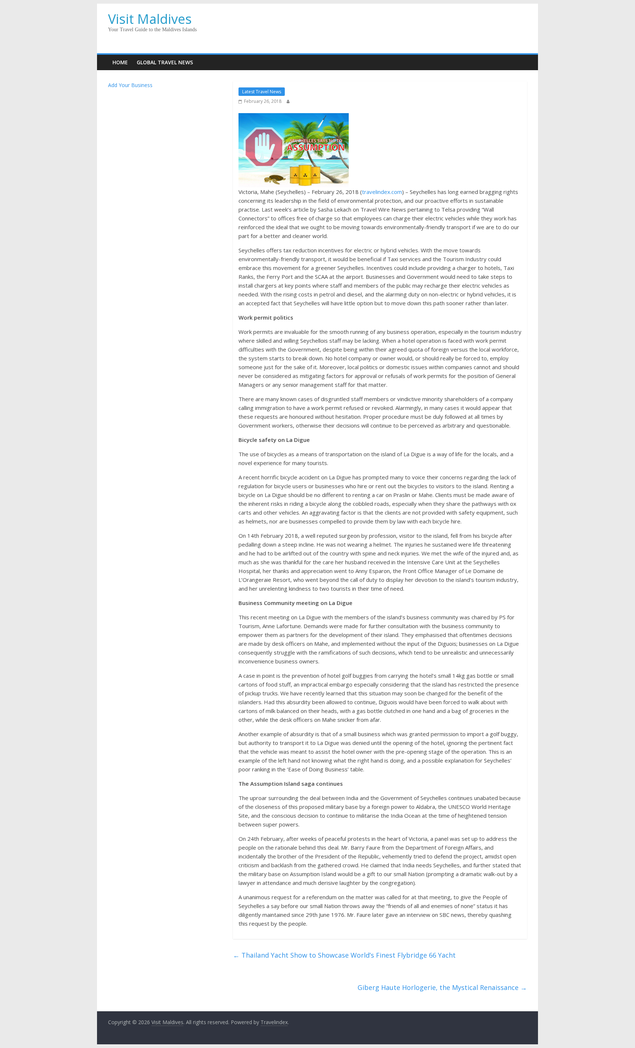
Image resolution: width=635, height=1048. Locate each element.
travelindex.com (382, 191)
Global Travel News (165, 62)
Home (120, 62)
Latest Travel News (261, 92)
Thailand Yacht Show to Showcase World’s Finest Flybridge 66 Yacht (344, 955)
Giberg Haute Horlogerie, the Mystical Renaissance (442, 987)
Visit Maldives (150, 19)
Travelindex (274, 1022)
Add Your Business (130, 85)
